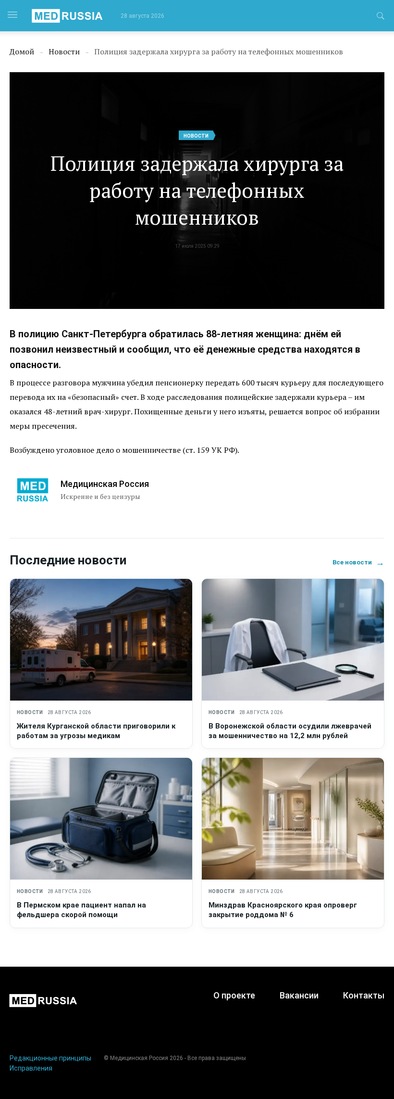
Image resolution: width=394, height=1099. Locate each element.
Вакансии (299, 995)
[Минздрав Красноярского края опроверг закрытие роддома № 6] (293, 819)
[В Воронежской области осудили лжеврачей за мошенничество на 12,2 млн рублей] (293, 640)
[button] (380, 17)
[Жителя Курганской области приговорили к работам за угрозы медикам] (101, 640)
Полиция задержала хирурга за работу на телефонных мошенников (197, 190)
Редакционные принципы (50, 1058)
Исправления (31, 1068)
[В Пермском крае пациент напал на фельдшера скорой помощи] (101, 819)
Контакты (363, 995)
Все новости (358, 562)
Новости (196, 136)
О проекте (234, 995)
